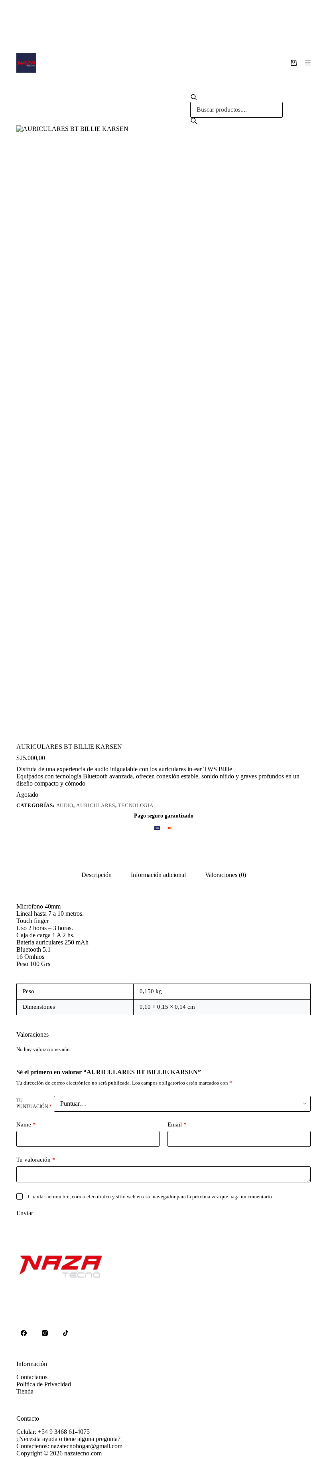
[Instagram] (45, 1333)
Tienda (24, 1391)
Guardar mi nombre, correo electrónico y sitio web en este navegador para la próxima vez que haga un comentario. (150, 1197)
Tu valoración (35, 1159)
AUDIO (64, 805)
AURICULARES (95, 805)
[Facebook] (24, 1333)
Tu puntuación (34, 1103)
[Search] (193, 121)
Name (26, 1124)
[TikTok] (65, 1333)
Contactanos (31, 1377)
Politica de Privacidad (43, 1384)
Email (177, 1124)
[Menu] (308, 63)
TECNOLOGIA (136, 805)
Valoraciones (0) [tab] (225, 874)
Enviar (24, 1213)
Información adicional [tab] (158, 874)
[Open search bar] (193, 98)
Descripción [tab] (96, 874)
